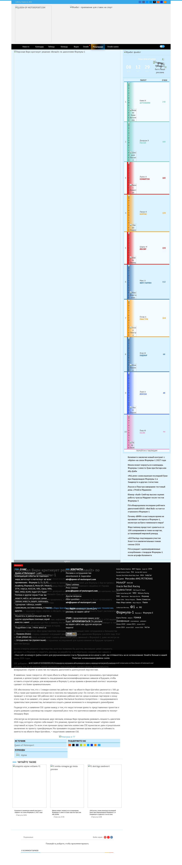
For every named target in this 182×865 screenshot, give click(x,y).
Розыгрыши (98, 46)
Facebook (143, 2)
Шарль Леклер (121, 618)
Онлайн (86, 46)
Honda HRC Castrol (141, 572)
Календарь (39, 46)
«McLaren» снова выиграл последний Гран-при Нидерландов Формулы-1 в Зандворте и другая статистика (103, 812)
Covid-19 (144, 569)
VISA (161, 2)
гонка (137, 617)
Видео (76, 46)
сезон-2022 (141, 624)
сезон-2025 (130, 627)
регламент (143, 621)
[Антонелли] (133, 101)
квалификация (122, 621)
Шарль (143, 247)
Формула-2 (138, 613)
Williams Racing (143, 593)
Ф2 (137, 607)
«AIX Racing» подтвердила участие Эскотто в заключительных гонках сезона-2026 (144, 541)
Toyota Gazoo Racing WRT (123, 593)
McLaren (120, 578)
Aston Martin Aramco (123, 569)
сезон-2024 (120, 627)
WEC (135, 593)
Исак (143, 354)
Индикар (145, 596)
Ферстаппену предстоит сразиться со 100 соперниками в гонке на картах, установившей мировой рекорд (146, 530)
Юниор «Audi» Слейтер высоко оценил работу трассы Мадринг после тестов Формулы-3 (146, 497)
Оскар (144, 317)
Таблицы (51, 46)
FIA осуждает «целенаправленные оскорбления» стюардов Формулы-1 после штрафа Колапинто (145, 552)
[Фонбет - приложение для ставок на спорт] (91, 7)
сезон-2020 (120, 624)
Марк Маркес (137, 603)
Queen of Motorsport (24, 745)
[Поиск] (167, 46)
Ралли (145, 602)
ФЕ (140, 607)
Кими (145, 101)
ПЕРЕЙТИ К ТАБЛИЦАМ (146, 450)
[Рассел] (133, 141)
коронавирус (134, 621)
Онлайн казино (113, 46)
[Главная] (17, 47)
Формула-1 (18, 565)
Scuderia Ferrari (124, 589)
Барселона (125, 596)
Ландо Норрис (130, 599)
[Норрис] (133, 212)
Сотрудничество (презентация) (31, 640)
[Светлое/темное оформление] (162, 46)
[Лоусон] (133, 393)
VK (140, 2)
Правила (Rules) (23, 633)
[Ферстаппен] (133, 281)
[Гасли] (133, 431)
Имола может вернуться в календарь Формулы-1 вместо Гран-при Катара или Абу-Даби (66, 812)
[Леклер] (133, 248)
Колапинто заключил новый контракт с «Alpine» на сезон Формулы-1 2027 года (28, 811)
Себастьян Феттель (122, 607)
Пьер (142, 431)
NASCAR (130, 583)
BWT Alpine (136, 569)
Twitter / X (147, 2)
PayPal (77, 745)
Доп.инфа (99, 745)
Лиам (143, 392)
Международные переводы (92, 745)
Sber (81, 745)
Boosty (158, 2)
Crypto (165, 2)
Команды (64, 46)
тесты (147, 627)
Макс (145, 281)
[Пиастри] (133, 317)
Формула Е (148, 612)
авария (130, 618)
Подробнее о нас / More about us (30, 627)
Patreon (73, 745)
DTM (150, 569)
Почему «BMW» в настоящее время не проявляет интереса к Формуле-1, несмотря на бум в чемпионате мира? (146, 519)
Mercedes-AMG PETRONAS (139, 578)
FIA (132, 572)
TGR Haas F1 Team (139, 590)
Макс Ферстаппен (123, 602)
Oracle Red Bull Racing (128, 586)
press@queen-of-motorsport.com (82, 590)
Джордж (144, 141)
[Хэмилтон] (133, 178)
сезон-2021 (131, 624)
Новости (26, 46)
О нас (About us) (23, 637)
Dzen (154, 2)
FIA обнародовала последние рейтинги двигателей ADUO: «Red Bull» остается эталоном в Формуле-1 (146, 508)
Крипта (95, 745)
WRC (118, 596)
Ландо (143, 212)
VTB (88, 745)
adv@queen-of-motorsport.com (81, 579)
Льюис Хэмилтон (143, 599)
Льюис (145, 177)
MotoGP (121, 582)
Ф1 (132, 606)
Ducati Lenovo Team (123, 572)
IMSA (142, 575)
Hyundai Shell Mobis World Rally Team (127, 575)
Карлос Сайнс (120, 599)
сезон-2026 (139, 627)
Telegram (150, 2)
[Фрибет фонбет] (132, 52)
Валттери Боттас (135, 596)
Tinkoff (84, 745)
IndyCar (148, 575)
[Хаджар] (133, 354)
